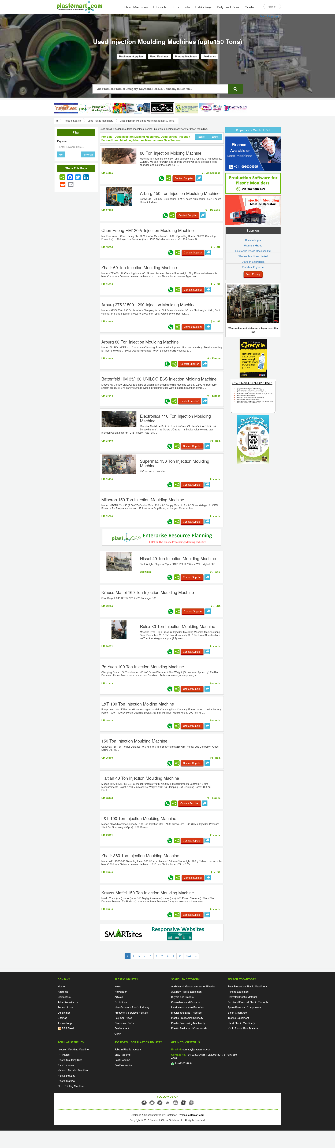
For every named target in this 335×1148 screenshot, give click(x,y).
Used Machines (136, 7)
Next (188, 956)
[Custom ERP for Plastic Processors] (102, 108)
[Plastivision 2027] (235, 108)
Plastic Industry (66, 1075)
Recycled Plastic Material (242, 997)
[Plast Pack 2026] (211, 108)
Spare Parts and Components (245, 1007)
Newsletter (120, 991)
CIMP (117, 1033)
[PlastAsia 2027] (66, 108)
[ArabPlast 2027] (138, 108)
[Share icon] (62, 177)
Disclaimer (64, 1012)
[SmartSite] (162, 933)
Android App (65, 1023)
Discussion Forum (124, 1023)
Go (61, 154)
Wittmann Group (253, 245)
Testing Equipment (238, 1018)
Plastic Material (66, 1081)
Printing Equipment (238, 991)
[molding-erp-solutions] (161, 538)
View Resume (122, 1054)
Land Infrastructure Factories (187, 1007)
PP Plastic (64, 1054)
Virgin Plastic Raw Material (243, 1028)
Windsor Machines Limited (253, 256)
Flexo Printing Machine (71, 1086)
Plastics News (66, 1065)
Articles (118, 997)
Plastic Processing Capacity (187, 1018)
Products (160, 7)
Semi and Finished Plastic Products (248, 1002)
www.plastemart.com (192, 1115)
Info (187, 7)
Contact (250, 7)
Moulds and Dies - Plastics (186, 1012)
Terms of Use (65, 1007)
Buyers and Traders (182, 997)
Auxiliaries (209, 56)
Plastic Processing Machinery (188, 1023)
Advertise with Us (68, 1002)
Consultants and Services (185, 1002)
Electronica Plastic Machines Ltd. (253, 251)
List (202, 136)
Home (61, 986)
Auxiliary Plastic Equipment (186, 991)
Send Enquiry (253, 274)
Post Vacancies (123, 1065)
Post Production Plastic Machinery (247, 986)
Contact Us (64, 997)
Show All (88, 154)
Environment (121, 1028)
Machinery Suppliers (131, 56)
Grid (216, 136)
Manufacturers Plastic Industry (131, 1007)
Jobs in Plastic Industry (127, 1049)
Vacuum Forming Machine (73, 1070)
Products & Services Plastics (131, 1012)
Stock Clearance (237, 1012)
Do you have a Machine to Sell (253, 130)
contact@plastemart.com (196, 1049)
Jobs (175, 7)
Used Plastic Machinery (100, 120)
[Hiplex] (162, 107)
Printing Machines (186, 56)
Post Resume (122, 1060)
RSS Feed (67, 1028)
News (117, 986)
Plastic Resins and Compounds (189, 1028)
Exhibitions (203, 7)
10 (180, 956)
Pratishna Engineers (253, 267)
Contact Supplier (184, 178)
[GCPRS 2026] (186, 108)
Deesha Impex (253, 240)
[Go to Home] (57, 121)
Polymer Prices (228, 7)
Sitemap (62, 1018)
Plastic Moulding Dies (70, 1060)
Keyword (62, 141)
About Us (63, 991)
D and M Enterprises (253, 261)
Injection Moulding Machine (73, 1049)
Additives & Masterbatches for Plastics (193, 986)
